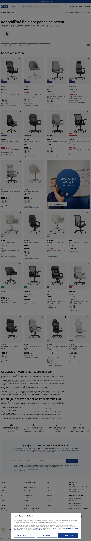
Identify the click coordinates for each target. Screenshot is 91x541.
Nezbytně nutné (47, 535)
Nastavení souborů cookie (24, 535)
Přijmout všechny (68, 535)
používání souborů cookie (38, 529)
